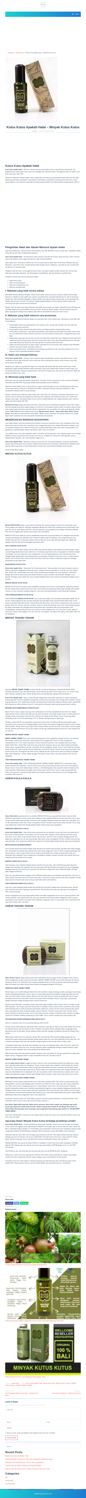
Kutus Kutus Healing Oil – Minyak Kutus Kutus (66, 1392)
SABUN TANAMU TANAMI (24, 1385)
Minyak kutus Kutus (49, 1383)
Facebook (9, 1203)
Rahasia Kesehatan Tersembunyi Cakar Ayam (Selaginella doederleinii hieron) (28, 1459)
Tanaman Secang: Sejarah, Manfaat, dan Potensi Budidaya (23, 1465)
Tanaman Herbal (10, 1484)
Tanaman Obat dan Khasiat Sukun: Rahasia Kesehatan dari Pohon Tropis (27, 1469)
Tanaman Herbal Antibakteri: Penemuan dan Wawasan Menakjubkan (26, 1265)
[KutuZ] (43, 4)
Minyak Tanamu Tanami (63, 1383)
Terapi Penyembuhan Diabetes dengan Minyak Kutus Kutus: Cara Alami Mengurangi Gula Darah (34, 1321)
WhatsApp (24, 1203)
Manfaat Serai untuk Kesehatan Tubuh (17, 1456)
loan (6, 1477)
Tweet (16, 1203)
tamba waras (15, 1383)
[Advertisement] (43, 33)
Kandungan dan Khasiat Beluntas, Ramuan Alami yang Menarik (24, 1462)
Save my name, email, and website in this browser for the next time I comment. (31, 1433)
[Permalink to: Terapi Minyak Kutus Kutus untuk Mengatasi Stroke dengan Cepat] (43, 1349)
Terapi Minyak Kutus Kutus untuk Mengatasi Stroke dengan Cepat (25, 1377)
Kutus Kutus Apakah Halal (34, 1383)
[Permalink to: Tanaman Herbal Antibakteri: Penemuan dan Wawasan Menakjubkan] (43, 1237)
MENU (77, 14)
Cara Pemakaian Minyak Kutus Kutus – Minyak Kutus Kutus (21, 1393)
